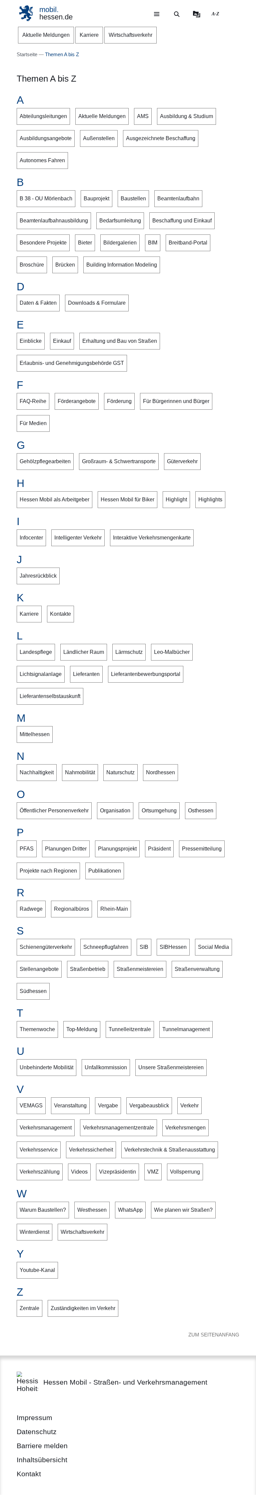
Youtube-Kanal (37, 1270)
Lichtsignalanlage (41, 674)
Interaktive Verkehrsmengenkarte (152, 537)
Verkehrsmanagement (46, 1127)
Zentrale (29, 1308)
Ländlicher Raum (83, 652)
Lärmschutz (129, 652)
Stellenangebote (39, 969)
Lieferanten (86, 674)
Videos (79, 1172)
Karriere (29, 614)
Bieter (85, 242)
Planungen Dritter (66, 849)
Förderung (119, 401)
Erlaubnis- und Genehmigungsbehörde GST (72, 363)
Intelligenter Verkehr (78, 537)
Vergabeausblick (149, 1105)
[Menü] (156, 14)
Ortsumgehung (159, 810)
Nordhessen (160, 772)
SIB (144, 947)
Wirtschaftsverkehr (82, 1232)
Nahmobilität (80, 772)
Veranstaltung (70, 1105)
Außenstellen (99, 138)
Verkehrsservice (39, 1150)
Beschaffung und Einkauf (182, 220)
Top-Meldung (81, 1029)
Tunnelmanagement (186, 1029)
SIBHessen (173, 947)
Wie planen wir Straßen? (183, 1210)
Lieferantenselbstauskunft (50, 696)
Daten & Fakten (38, 303)
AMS (143, 116)
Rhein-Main (114, 909)
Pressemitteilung (202, 849)
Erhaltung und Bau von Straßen (119, 341)
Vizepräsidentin (117, 1172)
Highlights (210, 499)
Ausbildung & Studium (186, 116)
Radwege (31, 909)
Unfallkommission (106, 1067)
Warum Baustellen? (43, 1210)
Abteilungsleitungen (43, 116)
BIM (152, 242)
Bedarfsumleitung (120, 220)
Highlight (176, 499)
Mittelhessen (35, 734)
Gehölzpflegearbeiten (45, 461)
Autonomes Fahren (42, 160)
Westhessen (92, 1210)
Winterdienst (34, 1232)
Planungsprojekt (117, 849)
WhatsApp (130, 1210)
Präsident (159, 849)
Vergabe (108, 1105)
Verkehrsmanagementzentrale (118, 1127)
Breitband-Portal (188, 242)
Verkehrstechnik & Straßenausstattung (169, 1150)
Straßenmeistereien (140, 969)
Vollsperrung (185, 1172)
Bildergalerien (120, 242)
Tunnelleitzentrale (130, 1029)
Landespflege (36, 652)
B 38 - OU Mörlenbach (46, 198)
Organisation (115, 810)
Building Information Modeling (121, 265)
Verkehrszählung (40, 1172)
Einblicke (31, 341)
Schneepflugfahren (105, 947)
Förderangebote (77, 401)
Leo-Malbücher (172, 652)
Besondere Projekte (43, 242)
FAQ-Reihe (33, 401)
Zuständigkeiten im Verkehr (83, 1308)
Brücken (65, 265)
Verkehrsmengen (185, 1127)
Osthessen (200, 810)
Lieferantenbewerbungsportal (145, 674)
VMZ (153, 1172)
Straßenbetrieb (87, 969)
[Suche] (176, 14)
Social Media (213, 947)
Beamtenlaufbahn (178, 198)
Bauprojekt (96, 198)
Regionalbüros (71, 909)
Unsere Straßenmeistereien (171, 1067)
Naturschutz (120, 772)
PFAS (27, 849)
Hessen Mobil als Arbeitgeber (54, 499)
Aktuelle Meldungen (102, 116)
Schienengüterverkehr (46, 947)
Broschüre (32, 265)
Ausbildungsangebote (46, 138)
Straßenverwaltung (197, 969)
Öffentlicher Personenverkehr (54, 810)
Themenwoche (37, 1029)
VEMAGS (31, 1105)
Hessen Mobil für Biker (127, 499)
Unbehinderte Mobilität (46, 1067)
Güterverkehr (182, 461)
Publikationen (104, 871)
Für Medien (33, 423)
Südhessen (33, 991)
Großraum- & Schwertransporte (119, 461)
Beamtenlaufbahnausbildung (54, 220)
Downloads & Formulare (97, 303)
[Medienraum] (196, 14)
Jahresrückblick (38, 576)
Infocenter (31, 537)
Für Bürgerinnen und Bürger (176, 401)
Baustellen (133, 198)
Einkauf (62, 341)
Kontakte (60, 614)
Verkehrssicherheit (91, 1150)
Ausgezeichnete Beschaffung (160, 138)
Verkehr (189, 1105)
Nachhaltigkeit (37, 772)
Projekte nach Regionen (48, 871)
